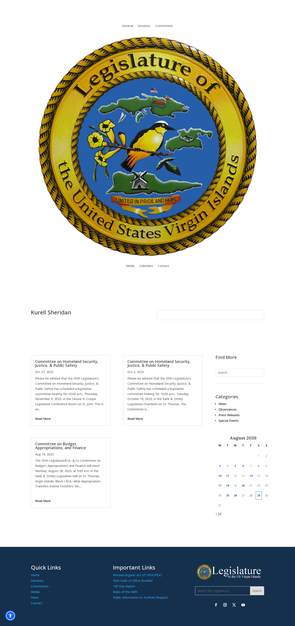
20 (243, 485)
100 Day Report (124, 586)
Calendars (146, 266)
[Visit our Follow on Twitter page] (234, 604)
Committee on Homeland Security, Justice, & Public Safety (66, 363)
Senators (144, 26)
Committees (164, 26)
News (223, 404)
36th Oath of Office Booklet (133, 581)
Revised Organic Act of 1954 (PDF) (137, 575)
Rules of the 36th (125, 592)
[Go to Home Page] (147, 146)
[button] (257, 591)
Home (35, 575)
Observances (228, 409)
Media (130, 266)
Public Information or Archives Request (140, 597)
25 (227, 495)
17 (219, 485)
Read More (43, 419)
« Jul (218, 514)
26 (235, 495)
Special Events (229, 421)
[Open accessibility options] (10, 615)
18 (227, 485)
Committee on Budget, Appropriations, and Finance (60, 445)
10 (219, 476)
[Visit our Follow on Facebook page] (216, 604)
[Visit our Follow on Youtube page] (243, 604)
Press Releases (229, 415)
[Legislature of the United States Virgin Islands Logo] (229, 579)
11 (227, 476)
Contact (163, 266)
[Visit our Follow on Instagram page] (225, 604)
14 (250, 476)
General (127, 26)
